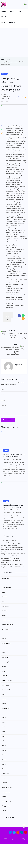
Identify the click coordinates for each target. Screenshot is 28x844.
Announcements (6, 587)
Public (4, 755)
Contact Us (12, 22)
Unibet (4, 797)
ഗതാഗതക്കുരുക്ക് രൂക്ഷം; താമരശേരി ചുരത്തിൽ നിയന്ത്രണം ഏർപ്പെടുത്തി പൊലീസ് (12, 549)
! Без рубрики (6, 578)
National (3, 17)
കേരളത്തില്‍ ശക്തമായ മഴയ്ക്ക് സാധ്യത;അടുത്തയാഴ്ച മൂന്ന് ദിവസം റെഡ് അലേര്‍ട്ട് (13, 507)
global (4, 671)
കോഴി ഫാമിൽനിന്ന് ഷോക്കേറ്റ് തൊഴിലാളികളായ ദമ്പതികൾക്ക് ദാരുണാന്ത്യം (10, 560)
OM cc (4, 745)
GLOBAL (4, 676)
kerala (4, 704)
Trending (3, 11)
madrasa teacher (7, 315)
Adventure (5, 583)
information (5, 685)
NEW (3, 731)
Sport (4, 764)
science (4, 759)
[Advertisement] (14, 43)
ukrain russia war (7, 787)
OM (3, 741)
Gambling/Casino (7, 662)
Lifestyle (4, 718)
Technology (5, 773)
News (4, 736)
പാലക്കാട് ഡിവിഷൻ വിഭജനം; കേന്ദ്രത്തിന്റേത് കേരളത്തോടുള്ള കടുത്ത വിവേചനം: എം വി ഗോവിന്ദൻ (13, 543)
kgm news (7, 459)
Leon (3, 713)
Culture (4, 634)
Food (3, 652)
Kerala (12, 11)
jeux (3, 694)
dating (4, 638)
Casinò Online (6, 620)
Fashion (4, 648)
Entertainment (6, 643)
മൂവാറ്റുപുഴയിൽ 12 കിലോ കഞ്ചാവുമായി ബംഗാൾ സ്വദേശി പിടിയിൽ (13, 555)
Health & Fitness (7, 680)
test (3, 778)
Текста (4, 810)
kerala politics (6, 708)
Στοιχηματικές (5, 806)
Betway (4, 597)
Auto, (3, 592)
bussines (4, 611)
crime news (5, 629)
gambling (5, 657)
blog (3, 601)
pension (7, 320)
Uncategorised (6, 792)
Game (4, 666)
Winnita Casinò (6, 801)
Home (2, 59)
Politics (4, 750)
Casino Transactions (7, 625)
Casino (4, 615)
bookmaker (5, 606)
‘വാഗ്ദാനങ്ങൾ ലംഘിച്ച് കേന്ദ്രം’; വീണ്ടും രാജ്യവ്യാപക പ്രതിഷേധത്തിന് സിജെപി (12, 566)
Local (19, 11)
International (13, 17)
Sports (3, 22)
